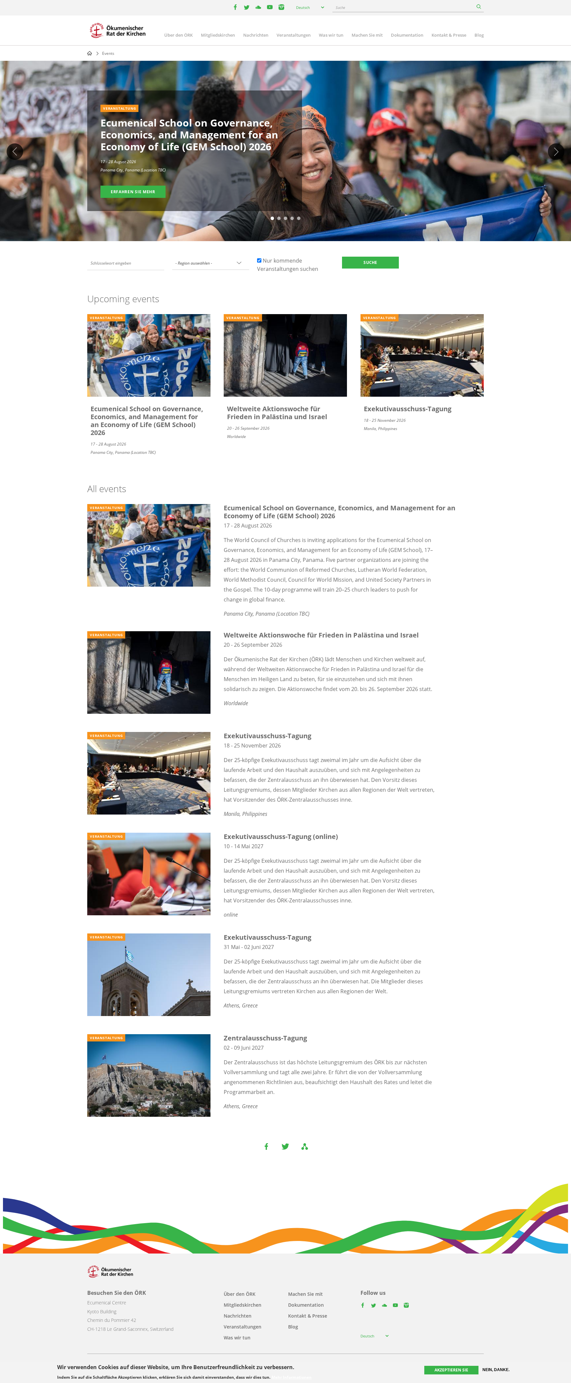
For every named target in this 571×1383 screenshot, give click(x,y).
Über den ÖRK (178, 35)
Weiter (556, 151)
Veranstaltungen (294, 35)
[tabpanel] (285, 152)
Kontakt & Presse (449, 35)
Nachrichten (255, 35)
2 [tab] (279, 218)
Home (89, 53)
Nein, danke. (496, 1369)
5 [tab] (298, 218)
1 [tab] (272, 218)
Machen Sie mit (367, 35)
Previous (15, 151)
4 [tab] (292, 218)
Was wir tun (331, 35)
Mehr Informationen (292, 1377)
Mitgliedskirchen (218, 35)
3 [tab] (285, 218)
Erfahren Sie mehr (133, 192)
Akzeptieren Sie (451, 1370)
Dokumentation (407, 35)
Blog (479, 35)
